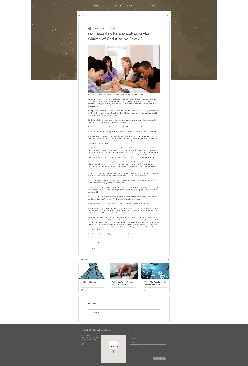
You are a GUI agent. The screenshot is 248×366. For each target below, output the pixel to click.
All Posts (81, 15)
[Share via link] (103, 242)
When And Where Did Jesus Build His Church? (123, 283)
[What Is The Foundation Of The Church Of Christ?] (155, 271)
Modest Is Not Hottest (90, 282)
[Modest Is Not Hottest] (93, 271)
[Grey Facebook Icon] (86, 343)
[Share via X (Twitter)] (94, 242)
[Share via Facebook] (89, 242)
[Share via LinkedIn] (98, 242)
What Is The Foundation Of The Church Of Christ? (154, 283)
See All (167, 259)
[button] (167, 15)
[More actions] (159, 28)
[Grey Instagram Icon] (83, 343)
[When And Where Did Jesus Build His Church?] (124, 271)
